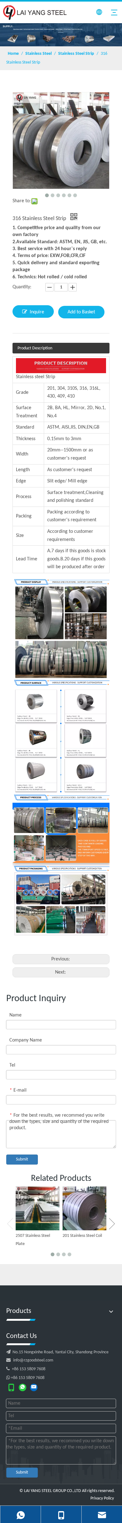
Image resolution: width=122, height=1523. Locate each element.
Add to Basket (81, 312)
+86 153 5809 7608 (25, 1369)
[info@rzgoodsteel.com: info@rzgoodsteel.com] (34, 1387)
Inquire (37, 312)
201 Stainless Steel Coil (82, 1235)
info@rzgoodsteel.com (33, 1360)
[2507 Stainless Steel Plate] (37, 1208)
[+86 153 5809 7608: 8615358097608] (22, 1387)
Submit (22, 1159)
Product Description (35, 348)
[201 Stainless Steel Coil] (84, 1208)
